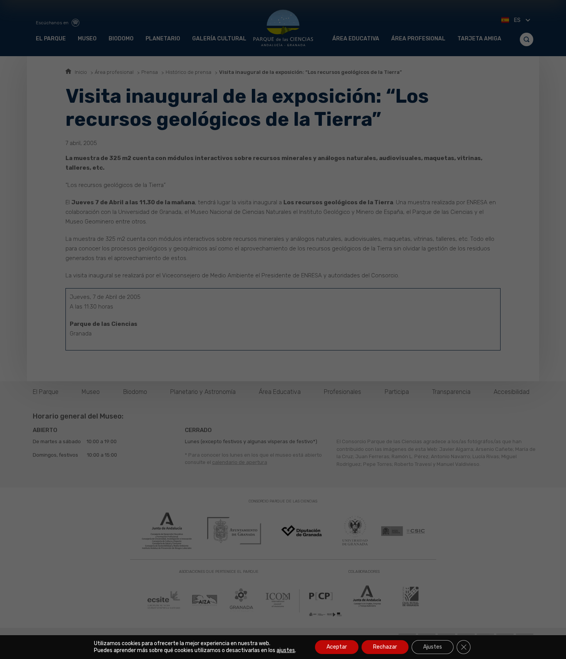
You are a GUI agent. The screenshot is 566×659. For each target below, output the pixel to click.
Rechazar (385, 647)
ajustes (285, 650)
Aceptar (337, 647)
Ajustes (432, 647)
